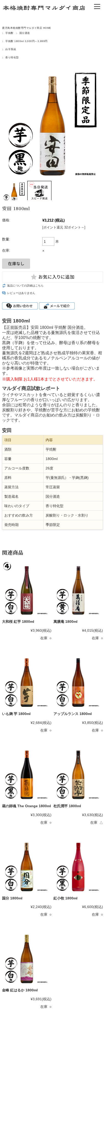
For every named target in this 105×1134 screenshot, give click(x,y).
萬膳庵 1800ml (65, 621)
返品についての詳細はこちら (25, 285)
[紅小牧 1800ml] (78, 865)
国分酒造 (24, 33)
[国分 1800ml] (26, 865)
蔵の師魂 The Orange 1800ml (26, 806)
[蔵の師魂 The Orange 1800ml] (26, 773)
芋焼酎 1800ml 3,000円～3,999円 (26, 41)
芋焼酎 (9, 33)
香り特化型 (12, 57)
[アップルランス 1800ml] (78, 681)
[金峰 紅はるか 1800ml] (26, 957)
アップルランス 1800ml (73, 714)
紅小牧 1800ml (65, 898)
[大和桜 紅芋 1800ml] (26, 589)
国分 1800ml (12, 898)
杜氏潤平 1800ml (67, 806)
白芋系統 (10, 49)
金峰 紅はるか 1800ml (20, 990)
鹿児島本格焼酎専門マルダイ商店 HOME (26, 27)
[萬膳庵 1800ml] (78, 589)
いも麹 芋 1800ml (16, 714)
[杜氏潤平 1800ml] (78, 773)
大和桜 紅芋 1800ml (18, 621)
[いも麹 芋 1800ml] (26, 681)
